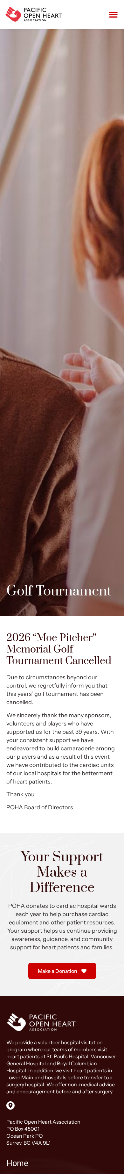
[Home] (34, 14)
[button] (114, 14)
